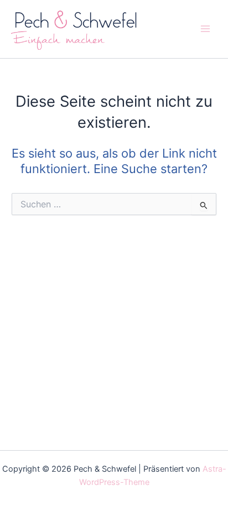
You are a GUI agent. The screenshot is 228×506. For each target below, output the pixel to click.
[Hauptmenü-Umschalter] (205, 28)
